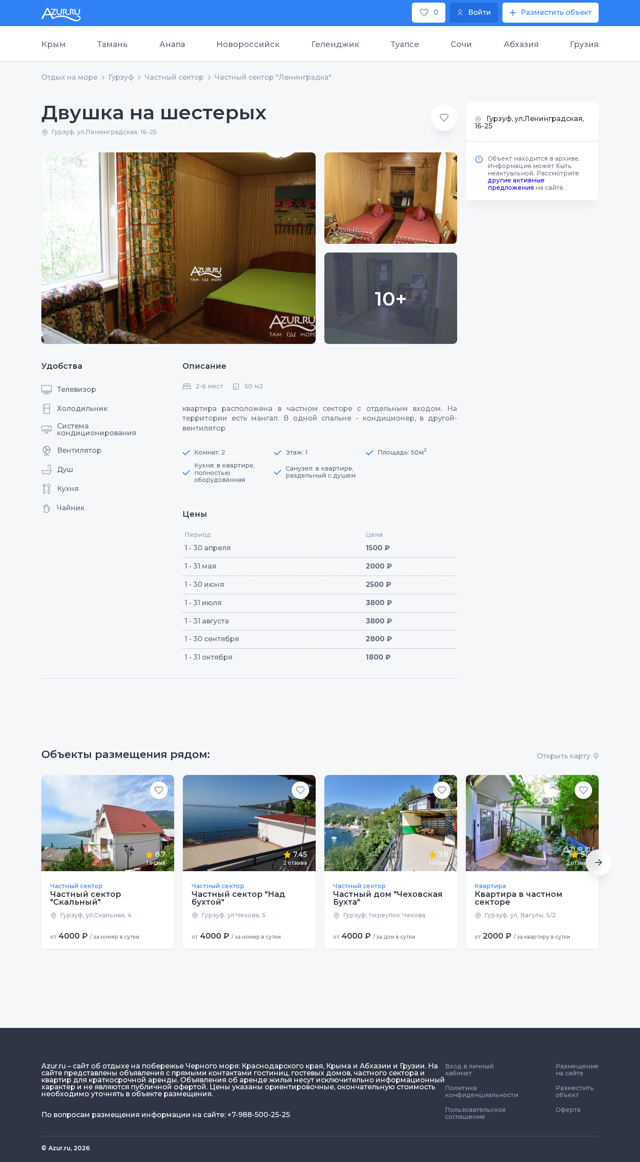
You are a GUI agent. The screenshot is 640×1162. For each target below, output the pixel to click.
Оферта (568, 1110)
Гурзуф (121, 77)
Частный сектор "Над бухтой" (238, 898)
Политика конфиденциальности (481, 1091)
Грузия (584, 44)
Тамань (112, 44)
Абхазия (521, 44)
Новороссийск (248, 44)
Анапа (172, 44)
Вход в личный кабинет (469, 1069)
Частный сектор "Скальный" (85, 898)
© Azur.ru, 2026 (65, 1148)
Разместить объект (575, 1091)
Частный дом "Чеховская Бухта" (388, 898)
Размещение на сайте (577, 1069)
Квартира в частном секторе (519, 898)
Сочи (461, 44)
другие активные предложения (516, 184)
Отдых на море (69, 77)
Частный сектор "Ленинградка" (273, 77)
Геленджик (335, 44)
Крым (53, 44)
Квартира (490, 886)
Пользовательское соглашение (475, 1113)
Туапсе (405, 44)
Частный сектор (174, 77)
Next (599, 862)
